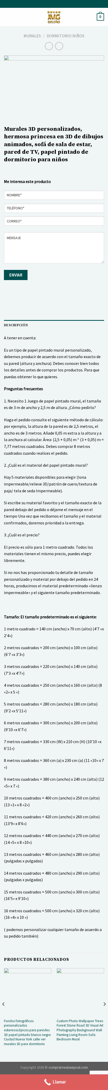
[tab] (54, 325)
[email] (54, 222)
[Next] (104, 1014)
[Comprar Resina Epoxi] (54, 17)
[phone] (54, 210)
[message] (54, 249)
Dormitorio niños (65, 35)
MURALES (32, 35)
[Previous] (3, 1014)
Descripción (16, 325)
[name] (54, 197)
